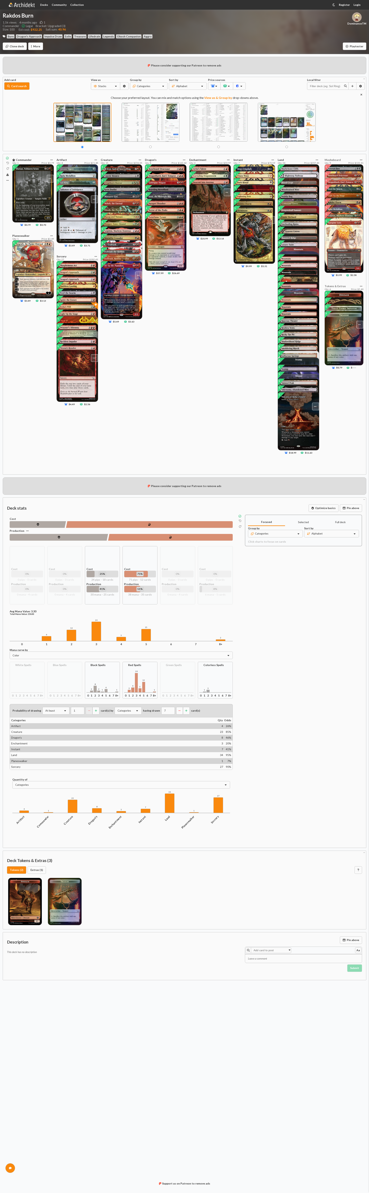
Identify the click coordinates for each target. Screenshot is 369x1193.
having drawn (151, 710)
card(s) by (107, 710)
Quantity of (19, 779)
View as (96, 79)
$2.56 (87, 404)
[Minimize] (364, 78)
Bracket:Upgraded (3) (50, 26)
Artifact (20, 819)
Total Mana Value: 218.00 (22, 614)
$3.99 (339, 275)
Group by (135, 79)
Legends (108, 36)
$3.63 (131, 321)
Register (344, 4)
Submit (354, 968)
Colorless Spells (213, 665)
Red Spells (134, 665)
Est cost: (30, 29)
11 (58, 270)
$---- (353, 367)
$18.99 (292, 452)
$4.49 (72, 404)
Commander (42, 821)
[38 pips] (170, 537)
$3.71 (87, 245)
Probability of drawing (27, 710)
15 (146, 627)
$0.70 (43, 224)
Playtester (356, 46)
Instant (142, 819)
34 (169, 792)
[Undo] (7, 162)
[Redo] (7, 168)
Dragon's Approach (29, 36)
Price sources (214, 79)
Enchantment (115, 822)
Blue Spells (60, 665)
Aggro (148, 36)
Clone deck (17, 46)
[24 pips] (38, 524)
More (36, 46)
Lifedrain (94, 36)
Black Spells (98, 665)
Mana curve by (19, 650)
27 (218, 796)
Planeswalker (188, 822)
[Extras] (7, 180)
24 (96, 620)
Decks (44, 4)
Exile (68, 36)
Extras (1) (36, 869)
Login (357, 4)
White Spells (23, 665)
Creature (68, 820)
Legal (29, 26)
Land (167, 818)
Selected (303, 522)
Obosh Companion (129, 36)
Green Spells (174, 665)
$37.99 (160, 273)
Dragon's (93, 820)
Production (17, 530)
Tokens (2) (16, 869)
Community (59, 4)
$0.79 (27, 224)
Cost (13, 518)
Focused (266, 522)
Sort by (173, 79)
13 (143, 680)
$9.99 (249, 266)
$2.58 (353, 275)
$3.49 (27, 300)
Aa (358, 950)
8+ (220, 644)
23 (72, 798)
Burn (11, 36)
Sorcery (214, 819)
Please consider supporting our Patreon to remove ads (186, 65)
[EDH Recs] (7, 174)
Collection (77, 4)
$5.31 (264, 266)
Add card (10, 79)
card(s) (195, 710)
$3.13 (43, 300)
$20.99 (204, 238)
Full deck (340, 522)
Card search (19, 86)
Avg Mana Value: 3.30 (23, 611)
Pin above (353, 508)
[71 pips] (149, 524)
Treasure (80, 36)
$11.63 (308, 452)
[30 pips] (59, 537)
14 (71, 628)
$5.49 (116, 321)
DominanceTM (356, 23)
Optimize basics (325, 508)
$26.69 (175, 273)
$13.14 (220, 238)
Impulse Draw (53, 36)
